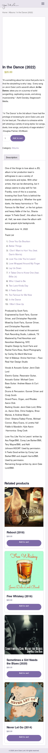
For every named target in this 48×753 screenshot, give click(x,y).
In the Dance (15, 299)
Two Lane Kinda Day (18, 285)
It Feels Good (15, 290)
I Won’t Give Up (16, 304)
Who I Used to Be (17, 281)
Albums (12, 12)
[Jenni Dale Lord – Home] (10, 3)
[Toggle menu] (43, 4)
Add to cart (18, 138)
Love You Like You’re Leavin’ (22, 258)
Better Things (15, 245)
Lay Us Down (15, 268)
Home (4, 12)
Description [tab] (11, 157)
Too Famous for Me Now (20, 294)
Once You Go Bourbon (19, 241)
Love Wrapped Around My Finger (24, 263)
